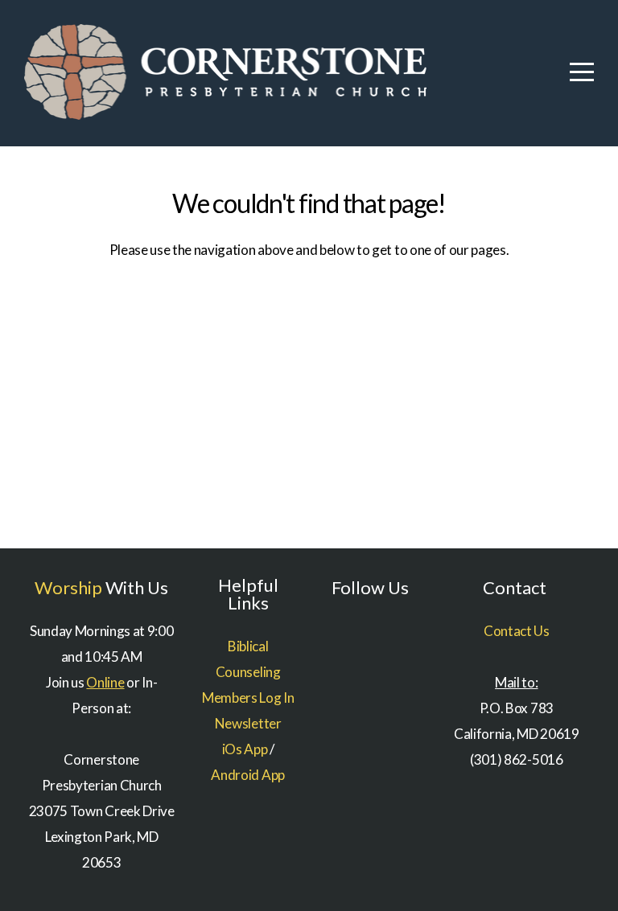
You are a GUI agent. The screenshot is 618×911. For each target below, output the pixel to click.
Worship (68, 587)
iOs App (245, 749)
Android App (247, 774)
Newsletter (248, 723)
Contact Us (517, 630)
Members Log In (248, 697)
